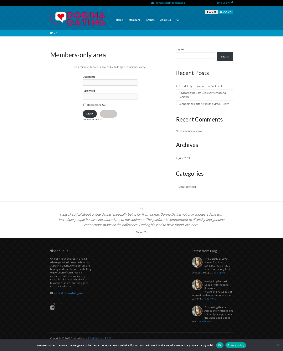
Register (108, 114)
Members (134, 20)
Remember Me (96, 105)
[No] (278, 345)
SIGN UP (226, 11)
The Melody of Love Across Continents (201, 86)
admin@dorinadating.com (170, 2)
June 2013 (184, 158)
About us (165, 20)
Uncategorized (187, 186)
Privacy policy (235, 345)
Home (119, 20)
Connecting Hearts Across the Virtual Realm (204, 103)
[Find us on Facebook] (232, 2)
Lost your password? (92, 119)
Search (180, 50)
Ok (220, 345)
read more (219, 272)
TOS (109, 338)
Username (89, 76)
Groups (150, 20)
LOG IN (212, 11)
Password (89, 91)
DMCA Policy (97, 338)
